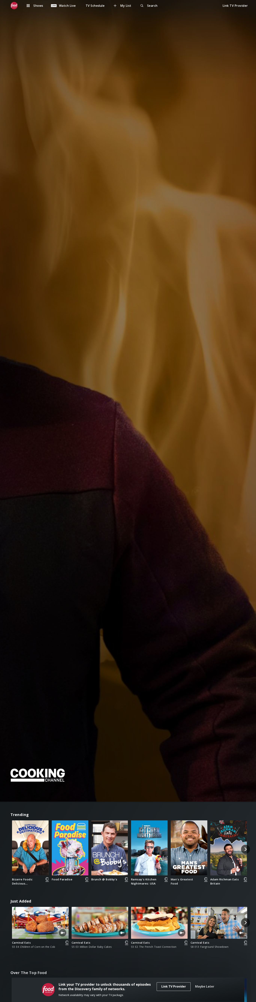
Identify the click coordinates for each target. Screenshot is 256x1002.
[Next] (245, 849)
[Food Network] (15, 5)
